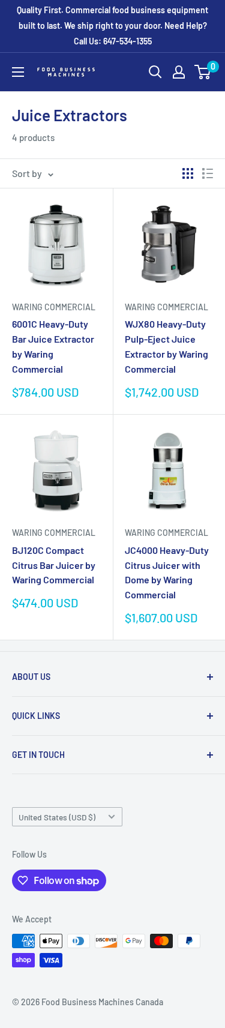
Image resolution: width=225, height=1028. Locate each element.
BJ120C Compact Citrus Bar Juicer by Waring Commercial (53, 565)
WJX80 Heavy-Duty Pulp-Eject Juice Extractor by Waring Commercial (166, 346)
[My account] (179, 72)
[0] (203, 72)
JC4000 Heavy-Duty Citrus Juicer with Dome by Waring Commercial (167, 572)
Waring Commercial (53, 307)
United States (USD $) (57, 817)
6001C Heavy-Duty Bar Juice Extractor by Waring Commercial (53, 346)
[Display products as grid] (187, 173)
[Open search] (155, 72)
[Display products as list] (207, 173)
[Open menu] (18, 72)
